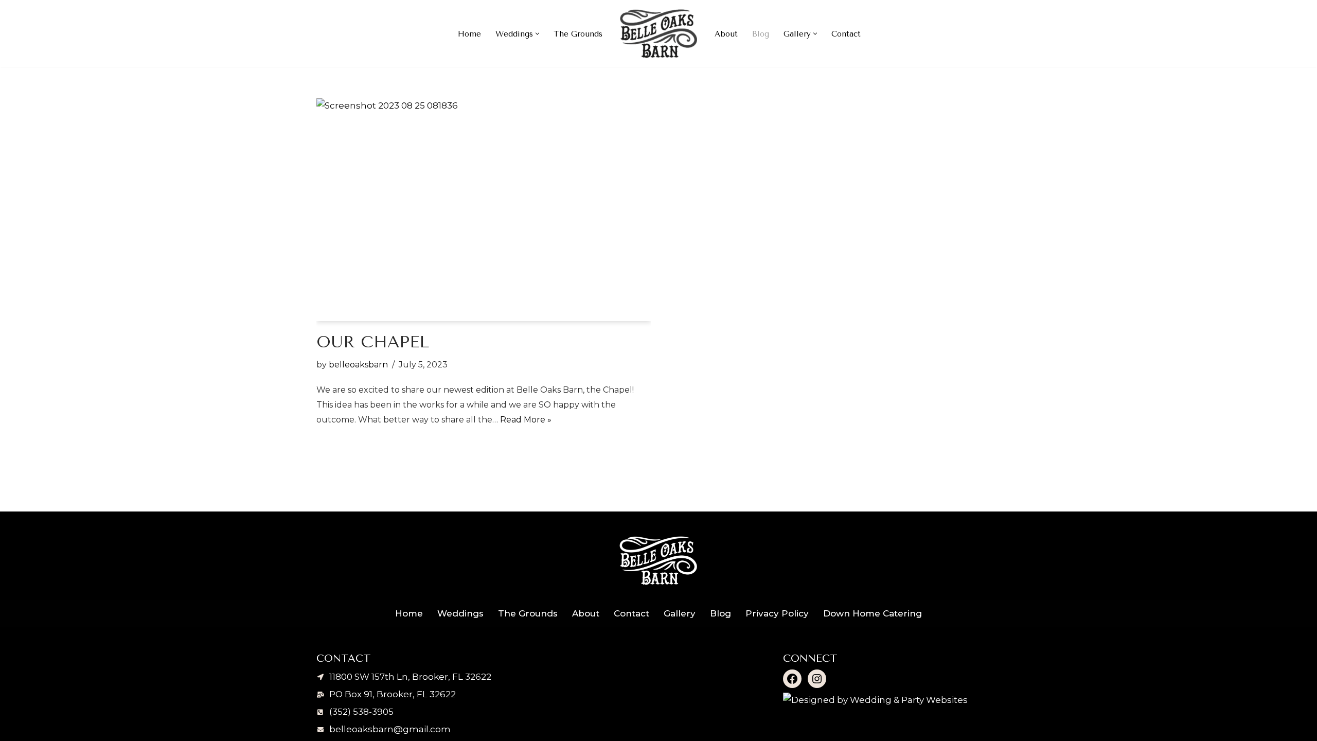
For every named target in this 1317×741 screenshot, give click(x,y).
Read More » (525, 420)
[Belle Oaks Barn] (658, 33)
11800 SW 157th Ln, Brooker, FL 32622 (410, 677)
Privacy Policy (777, 613)
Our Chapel (372, 341)
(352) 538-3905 (361, 712)
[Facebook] (792, 678)
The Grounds (578, 34)
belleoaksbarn (358, 364)
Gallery (680, 613)
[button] (537, 34)
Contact (846, 34)
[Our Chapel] (483, 209)
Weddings (460, 613)
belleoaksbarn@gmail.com (390, 729)
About (726, 34)
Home (469, 34)
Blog (760, 34)
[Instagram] (817, 678)
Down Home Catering (872, 613)
